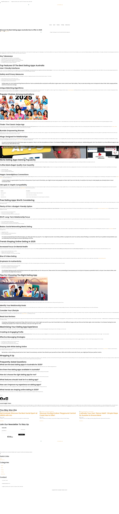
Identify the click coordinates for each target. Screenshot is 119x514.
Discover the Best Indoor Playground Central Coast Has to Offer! (58, 414)
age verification (105, 348)
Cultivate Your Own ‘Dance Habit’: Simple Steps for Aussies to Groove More (98, 414)
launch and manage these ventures (103, 208)
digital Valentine (23, 187)
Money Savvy (67, 24)
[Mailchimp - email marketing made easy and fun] (10, 437)
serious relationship (20, 139)
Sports (54, 24)
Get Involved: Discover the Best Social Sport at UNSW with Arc (18, 414)
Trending (62, 24)
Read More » (2, 420)
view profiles (111, 228)
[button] (1, 399)
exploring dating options (102, 258)
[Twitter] (59, 2)
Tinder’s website (114, 126)
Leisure (50, 24)
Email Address (4, 430)
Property (58, 24)
